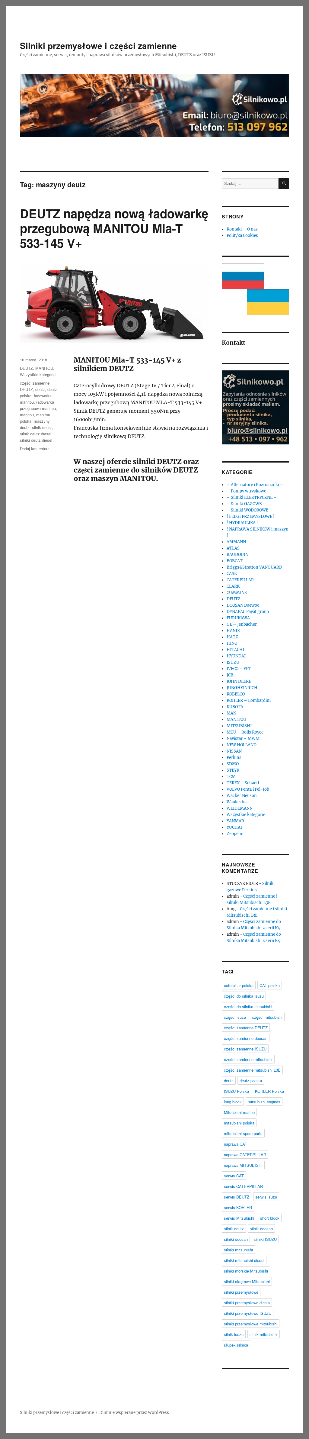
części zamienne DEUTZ (246, 1028)
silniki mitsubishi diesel (244, 1260)
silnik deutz (42, 427)
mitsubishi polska (239, 1123)
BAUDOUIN (237, 554)
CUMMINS (237, 592)
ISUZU (233, 662)
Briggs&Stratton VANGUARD (254, 567)
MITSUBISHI (239, 725)
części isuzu (235, 1017)
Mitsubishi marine (239, 1112)
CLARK (233, 586)
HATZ (232, 637)
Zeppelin (235, 833)
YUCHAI (234, 827)
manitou (27, 415)
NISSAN (234, 751)
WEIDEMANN (240, 808)
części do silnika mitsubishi (248, 1006)
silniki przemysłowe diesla (247, 1302)
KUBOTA (235, 706)
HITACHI (235, 649)
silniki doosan (236, 1239)
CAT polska (270, 985)
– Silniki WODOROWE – (249, 510)
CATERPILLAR (240, 579)
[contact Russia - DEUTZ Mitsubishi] (243, 276)
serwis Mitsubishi (239, 1218)
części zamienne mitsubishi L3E (252, 1070)
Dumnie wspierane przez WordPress (134, 1412)
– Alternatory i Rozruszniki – (255, 484)
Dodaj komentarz (34, 448)
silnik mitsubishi (264, 1334)
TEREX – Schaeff (243, 783)
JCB (230, 675)
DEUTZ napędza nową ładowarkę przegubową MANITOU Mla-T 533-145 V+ (114, 228)
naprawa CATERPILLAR (245, 1154)
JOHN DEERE (239, 681)
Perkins (234, 757)
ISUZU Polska (236, 1091)
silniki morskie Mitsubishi (246, 1271)
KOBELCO (236, 694)
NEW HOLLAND (241, 744)
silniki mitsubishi (238, 1250)
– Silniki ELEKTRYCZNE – (252, 497)
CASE (232, 573)
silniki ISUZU (265, 1239)
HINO (232, 643)
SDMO (233, 763)
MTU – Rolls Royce (245, 732)
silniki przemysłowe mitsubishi (250, 1324)
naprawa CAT (235, 1144)
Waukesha (237, 802)
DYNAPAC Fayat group (248, 611)
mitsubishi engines (264, 1102)
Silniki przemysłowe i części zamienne (98, 45)
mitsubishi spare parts (243, 1133)
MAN (231, 713)
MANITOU (44, 368)
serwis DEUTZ (236, 1197)
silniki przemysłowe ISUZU (247, 1313)
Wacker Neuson (242, 795)
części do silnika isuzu (244, 996)
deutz (40, 389)
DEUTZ (26, 368)
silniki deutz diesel (36, 440)
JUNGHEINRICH (242, 687)
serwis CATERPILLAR (243, 1186)
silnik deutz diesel (35, 434)
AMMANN (236, 541)
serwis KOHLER (238, 1207)
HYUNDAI (236, 656)
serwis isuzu (266, 1197)
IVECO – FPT (239, 668)
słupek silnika (236, 1345)
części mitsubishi (267, 1017)
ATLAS (233, 548)
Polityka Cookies (242, 235)
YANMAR (235, 821)
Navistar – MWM (243, 738)
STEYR (233, 770)
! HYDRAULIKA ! (242, 522)
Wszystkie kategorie (38, 374)
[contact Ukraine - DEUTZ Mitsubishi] (268, 302)
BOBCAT (235, 560)
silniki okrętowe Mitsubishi (247, 1281)
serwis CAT (234, 1176)
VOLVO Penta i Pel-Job (248, 789)
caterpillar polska (238, 985)
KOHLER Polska (269, 1091)
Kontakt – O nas (242, 229)
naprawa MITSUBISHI (243, 1165)
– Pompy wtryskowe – (248, 491)
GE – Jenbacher (242, 624)
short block (269, 1218)
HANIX (233, 630)
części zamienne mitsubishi (248, 1059)
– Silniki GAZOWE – (246, 503)
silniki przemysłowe (241, 1292)
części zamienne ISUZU (245, 1049)
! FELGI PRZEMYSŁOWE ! (251, 516)
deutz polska (251, 1080)
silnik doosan (261, 1228)
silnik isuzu (234, 1334)
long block (233, 1102)
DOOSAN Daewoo (243, 605)
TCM (231, 776)
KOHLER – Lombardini (249, 700)
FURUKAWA (238, 618)
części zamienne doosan (245, 1038)
